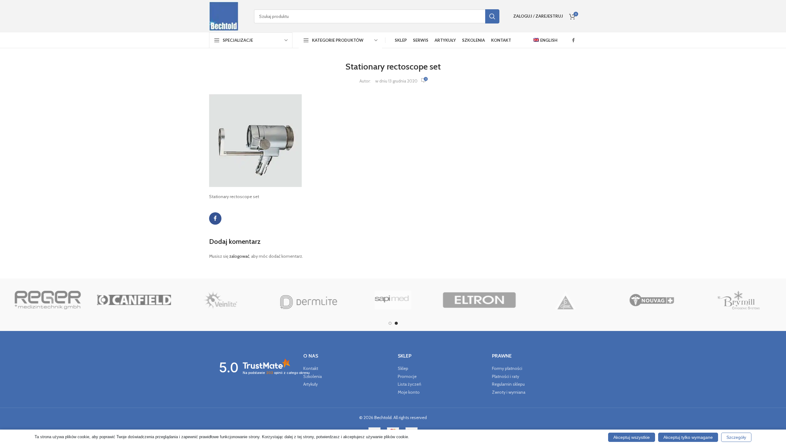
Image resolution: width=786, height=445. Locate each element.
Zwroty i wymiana (508, 392)
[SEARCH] (492, 16)
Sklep (403, 368)
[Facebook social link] (573, 40)
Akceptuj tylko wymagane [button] (688, 437)
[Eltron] (479, 300)
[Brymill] (738, 300)
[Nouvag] (652, 300)
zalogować (239, 256)
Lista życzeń (409, 384)
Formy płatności (507, 368)
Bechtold (383, 417)
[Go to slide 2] (396, 323)
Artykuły (310, 384)
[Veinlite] (220, 300)
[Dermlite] (306, 300)
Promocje (407, 376)
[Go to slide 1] (390, 323)
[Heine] (566, 300)
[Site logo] (223, 16)
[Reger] (48, 300)
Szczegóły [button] (736, 437)
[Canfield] (134, 300)
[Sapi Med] (393, 300)
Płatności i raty (505, 376)
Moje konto (409, 392)
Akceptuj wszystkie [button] (631, 437)
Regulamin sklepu (508, 384)
